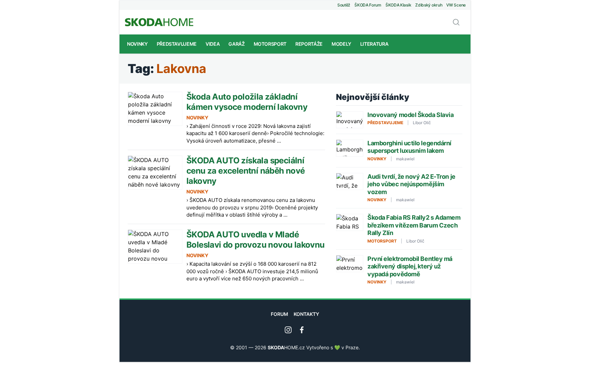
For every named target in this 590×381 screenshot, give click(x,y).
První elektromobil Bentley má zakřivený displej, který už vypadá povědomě (409, 266)
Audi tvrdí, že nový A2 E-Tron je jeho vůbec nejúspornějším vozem (411, 184)
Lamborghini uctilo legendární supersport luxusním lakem (409, 147)
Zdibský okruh (428, 5)
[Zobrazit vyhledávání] (456, 22)
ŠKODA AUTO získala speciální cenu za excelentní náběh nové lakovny (245, 171)
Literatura (374, 44)
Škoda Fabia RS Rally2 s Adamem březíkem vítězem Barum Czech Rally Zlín (414, 225)
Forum (279, 314)
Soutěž (343, 5)
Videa (213, 44)
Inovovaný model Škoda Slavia (410, 114)
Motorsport (270, 44)
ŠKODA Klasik (398, 5)
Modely (341, 44)
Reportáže (309, 44)
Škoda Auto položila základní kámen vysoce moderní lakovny (246, 102)
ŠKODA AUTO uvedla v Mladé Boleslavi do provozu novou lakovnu (255, 240)
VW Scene (456, 5)
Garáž (236, 44)
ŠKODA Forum (367, 5)
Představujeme (177, 44)
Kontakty (306, 314)
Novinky (137, 44)
